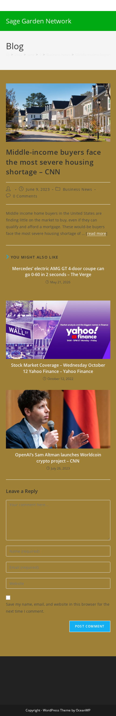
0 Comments (25, 196)
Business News (77, 189)
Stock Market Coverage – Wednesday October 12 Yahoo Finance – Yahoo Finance (58, 368)
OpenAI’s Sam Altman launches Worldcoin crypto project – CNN (58, 458)
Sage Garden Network (38, 20)
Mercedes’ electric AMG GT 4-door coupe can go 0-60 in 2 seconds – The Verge (58, 271)
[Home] (7, 54)
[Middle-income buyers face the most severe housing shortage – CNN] (58, 112)
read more (96, 233)
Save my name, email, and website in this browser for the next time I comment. (58, 607)
